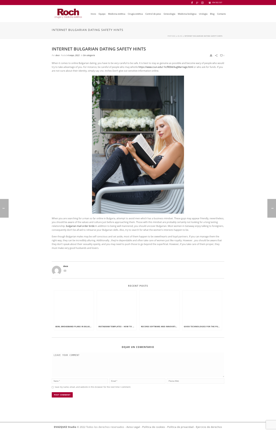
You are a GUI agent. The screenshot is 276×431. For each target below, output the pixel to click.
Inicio (93, 13)
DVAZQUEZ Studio (65, 427)
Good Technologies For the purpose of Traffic (203, 326)
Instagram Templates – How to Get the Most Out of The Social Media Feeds (117, 326)
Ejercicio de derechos (209, 427)
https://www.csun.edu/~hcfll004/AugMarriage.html (165, 67)
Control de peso (153, 13)
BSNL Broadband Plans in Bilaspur (74, 326)
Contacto (221, 13)
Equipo (102, 13)
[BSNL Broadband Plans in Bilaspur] (74, 307)
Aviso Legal (133, 427)
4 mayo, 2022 (73, 55)
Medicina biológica (187, 13)
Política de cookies (153, 427)
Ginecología (169, 13)
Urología (203, 13)
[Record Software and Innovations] (159, 307)
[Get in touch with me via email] (65, 271)
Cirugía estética (135, 13)
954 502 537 (217, 2)
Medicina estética (116, 13)
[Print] (211, 55)
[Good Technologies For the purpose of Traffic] (202, 307)
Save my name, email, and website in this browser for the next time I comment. (93, 387)
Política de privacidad (180, 427)
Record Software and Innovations (160, 326)
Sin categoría (89, 55)
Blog (212, 13)
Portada (172, 36)
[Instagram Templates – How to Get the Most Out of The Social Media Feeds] (117, 307)
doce (57, 55)
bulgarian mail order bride (80, 226)
